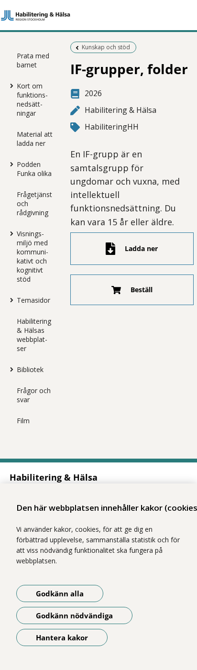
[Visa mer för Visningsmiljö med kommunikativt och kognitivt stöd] (9, 233)
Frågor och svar (34, 395)
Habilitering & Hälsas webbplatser (34, 335)
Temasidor (33, 300)
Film (23, 420)
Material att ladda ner (35, 139)
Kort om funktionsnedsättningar (32, 99)
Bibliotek (30, 369)
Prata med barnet (33, 60)
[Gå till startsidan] (98, 15)
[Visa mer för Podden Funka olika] (9, 164)
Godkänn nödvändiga (74, 615)
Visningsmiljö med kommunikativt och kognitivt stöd (32, 256)
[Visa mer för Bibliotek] (9, 369)
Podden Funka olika (34, 169)
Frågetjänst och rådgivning (34, 203)
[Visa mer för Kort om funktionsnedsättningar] (9, 85)
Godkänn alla (60, 593)
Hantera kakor (62, 637)
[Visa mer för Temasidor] (9, 299)
